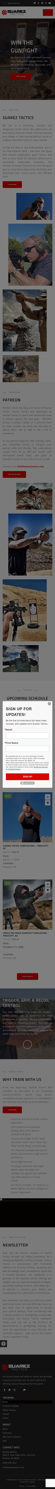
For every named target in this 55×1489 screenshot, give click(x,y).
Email (9, 730)
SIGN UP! (27, 777)
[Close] (49, 703)
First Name (12, 743)
